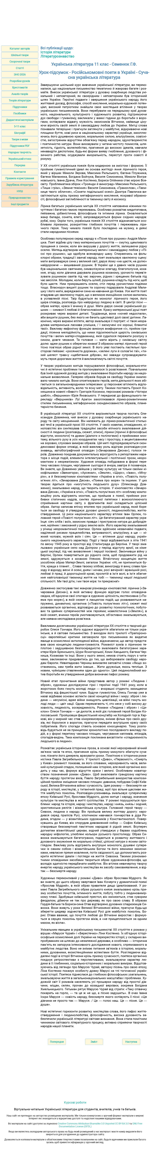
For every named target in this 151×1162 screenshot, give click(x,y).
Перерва (19, 165)
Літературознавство (57, 56)
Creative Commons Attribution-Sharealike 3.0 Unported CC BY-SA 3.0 (93, 1123)
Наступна (131, 1041)
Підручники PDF (20, 145)
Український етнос (19, 158)
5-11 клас (20, 126)
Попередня (57, 1041)
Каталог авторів (20, 48)
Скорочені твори (20, 61)
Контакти (20, 171)
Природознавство (20, 197)
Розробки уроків (20, 81)
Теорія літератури (20, 100)
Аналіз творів (20, 93)
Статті (20, 68)
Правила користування (19, 178)
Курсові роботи (75, 1102)
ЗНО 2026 (20, 74)
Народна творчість (19, 152)
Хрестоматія (20, 87)
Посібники (19, 113)
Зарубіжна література (19, 184)
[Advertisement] (75, 21)
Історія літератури (56, 52)
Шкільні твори (19, 55)
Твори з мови (20, 139)
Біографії (19, 132)
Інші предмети (20, 204)
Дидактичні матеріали (20, 119)
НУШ (20, 191)
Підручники (20, 106)
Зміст (94, 1041)
